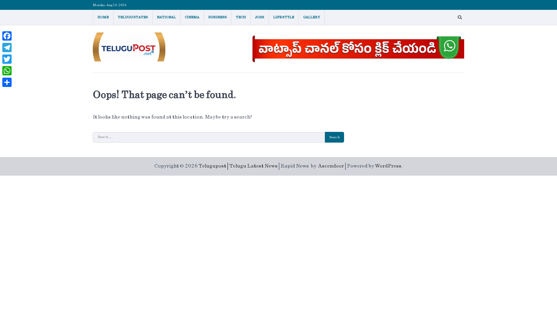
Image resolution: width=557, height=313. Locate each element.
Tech (241, 17)
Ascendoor (331, 166)
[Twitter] (7, 59)
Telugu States (133, 17)
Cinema (192, 17)
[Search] (459, 17)
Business (217, 17)
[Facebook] (7, 36)
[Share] (7, 82)
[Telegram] (7, 47)
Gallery (311, 17)
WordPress (388, 166)
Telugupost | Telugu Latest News (238, 166)
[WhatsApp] (7, 71)
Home (103, 17)
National (166, 17)
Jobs (259, 17)
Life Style (283, 17)
